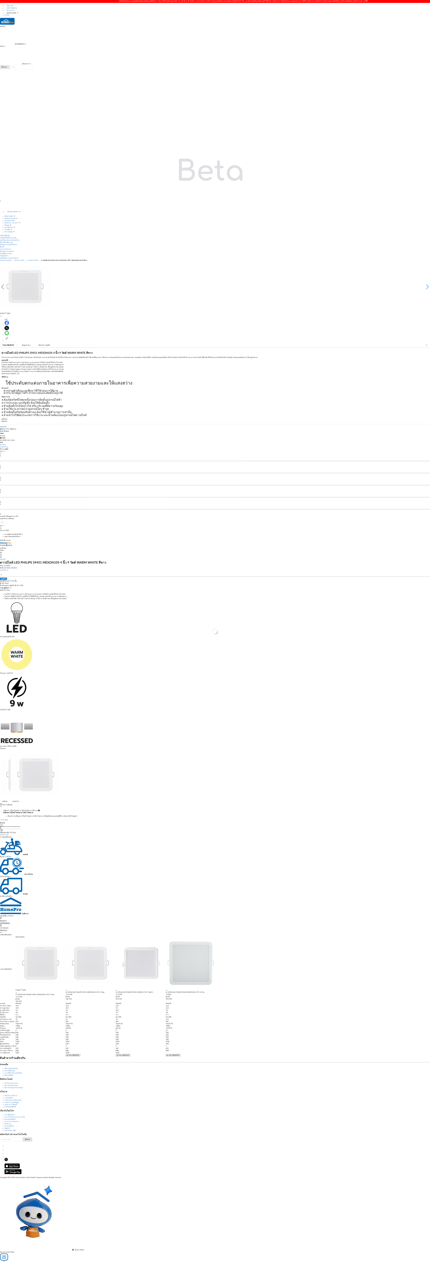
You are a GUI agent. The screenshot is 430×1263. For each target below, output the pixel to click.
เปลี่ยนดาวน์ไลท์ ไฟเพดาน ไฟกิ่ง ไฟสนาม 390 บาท (40, 813)
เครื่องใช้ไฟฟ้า (5, 235)
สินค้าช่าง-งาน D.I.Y (11, 223)
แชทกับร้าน (4, 447)
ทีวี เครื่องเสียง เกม (6, 242)
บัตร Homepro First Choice (13, 1087)
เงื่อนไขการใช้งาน (10, 1095)
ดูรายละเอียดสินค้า (73, 1055)
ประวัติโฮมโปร (9, 1115)
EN (8, 15)
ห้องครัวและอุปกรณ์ (7, 251)
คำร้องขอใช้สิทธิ (10, 1107)
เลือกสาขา (25, 64)
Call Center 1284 (10, 1130)
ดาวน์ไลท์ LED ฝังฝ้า (33, 260)
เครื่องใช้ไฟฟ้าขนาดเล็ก (8, 238)
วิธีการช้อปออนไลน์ (11, 1068)
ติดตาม (27, 1139)
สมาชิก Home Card (11, 1083)
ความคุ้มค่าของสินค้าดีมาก (13, 534)
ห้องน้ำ (2, 247)
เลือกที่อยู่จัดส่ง (19, 44)
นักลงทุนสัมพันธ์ (10, 1119)
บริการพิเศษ (8, 232)
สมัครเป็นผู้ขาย (11, 8)
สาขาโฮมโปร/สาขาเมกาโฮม (14, 1117)
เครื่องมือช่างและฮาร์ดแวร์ (9, 258)
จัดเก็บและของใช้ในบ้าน (8, 244)
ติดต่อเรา (7, 1128)
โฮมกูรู (6, 225)
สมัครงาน (7, 1124)
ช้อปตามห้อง (8, 216)
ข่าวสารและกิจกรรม (11, 1121)
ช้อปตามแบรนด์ (9, 218)
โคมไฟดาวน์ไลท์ (19, 260)
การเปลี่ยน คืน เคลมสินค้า (13, 1073)
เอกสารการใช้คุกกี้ (10, 1104)
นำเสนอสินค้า (9, 1126)
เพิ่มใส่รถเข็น (4, 835)
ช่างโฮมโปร (8, 227)
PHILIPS (3, 559)
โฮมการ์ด (9, 5)
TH (5, 15)
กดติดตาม (12, 429)
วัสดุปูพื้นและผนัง (6, 253)
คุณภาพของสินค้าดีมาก (12, 536)
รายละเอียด (4, 820)
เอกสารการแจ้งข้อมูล (11, 1102)
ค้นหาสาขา (10, 10)
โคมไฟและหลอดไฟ (6, 260)
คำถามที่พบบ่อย (9, 1071)
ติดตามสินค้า (8, 1075)
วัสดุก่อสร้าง (4, 256)
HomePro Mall (9, 220)
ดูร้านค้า (3, 444)
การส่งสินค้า (8, 1098)
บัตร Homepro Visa (11, 1085)
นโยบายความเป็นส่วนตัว (13, 1100)
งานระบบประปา (5, 249)
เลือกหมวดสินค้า (12, 211)
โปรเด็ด (7, 229)
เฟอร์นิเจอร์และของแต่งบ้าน (9, 240)
